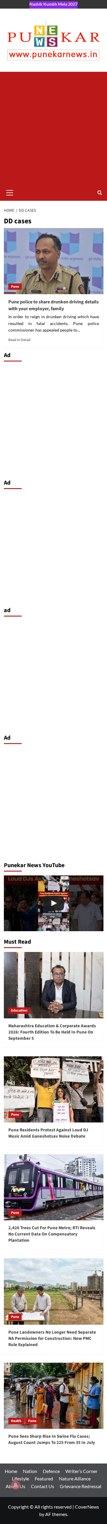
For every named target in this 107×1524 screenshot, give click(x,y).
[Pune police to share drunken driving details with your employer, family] (53, 261)
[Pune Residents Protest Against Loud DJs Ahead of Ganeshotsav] (53, 903)
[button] (10, 191)
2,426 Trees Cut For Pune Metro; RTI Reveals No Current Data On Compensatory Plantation (51, 1234)
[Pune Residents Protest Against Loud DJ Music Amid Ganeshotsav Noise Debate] (53, 1089)
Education (19, 1010)
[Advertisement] (53, 128)
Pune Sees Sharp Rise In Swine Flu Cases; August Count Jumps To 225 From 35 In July (51, 1439)
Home (11, 1471)
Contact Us (42, 1486)
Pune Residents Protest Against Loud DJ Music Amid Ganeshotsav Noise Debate (48, 1133)
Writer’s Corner (81, 1471)
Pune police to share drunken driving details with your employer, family (53, 305)
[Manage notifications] (15, 1485)
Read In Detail (19, 339)
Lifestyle (20, 1478)
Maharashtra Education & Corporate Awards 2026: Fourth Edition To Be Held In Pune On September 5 (52, 1032)
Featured (44, 1478)
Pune (15, 286)
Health (16, 1420)
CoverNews (87, 1506)
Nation (30, 1471)
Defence (51, 1471)
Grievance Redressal (80, 1486)
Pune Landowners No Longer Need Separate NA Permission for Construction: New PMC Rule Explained (52, 1338)
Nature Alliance (75, 1478)
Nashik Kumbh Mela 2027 (53, 4)
